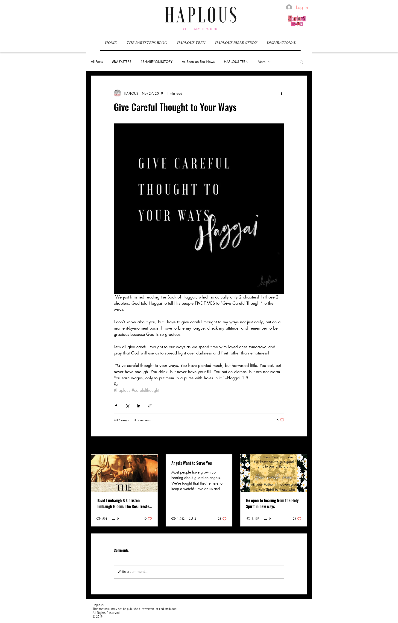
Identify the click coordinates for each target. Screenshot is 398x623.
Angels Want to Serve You (191, 463)
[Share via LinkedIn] (138, 406)
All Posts (97, 62)
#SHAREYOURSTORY (156, 62)
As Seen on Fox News (198, 62)
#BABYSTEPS (121, 62)
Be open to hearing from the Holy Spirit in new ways (272, 503)
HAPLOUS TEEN (236, 62)
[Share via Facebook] (116, 406)
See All (302, 446)
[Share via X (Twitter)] (127, 406)
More (262, 62)
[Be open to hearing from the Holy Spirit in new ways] (273, 473)
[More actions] (281, 93)
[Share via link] (150, 406)
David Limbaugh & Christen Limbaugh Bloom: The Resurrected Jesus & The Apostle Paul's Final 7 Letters (124, 503)
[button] (301, 62)
